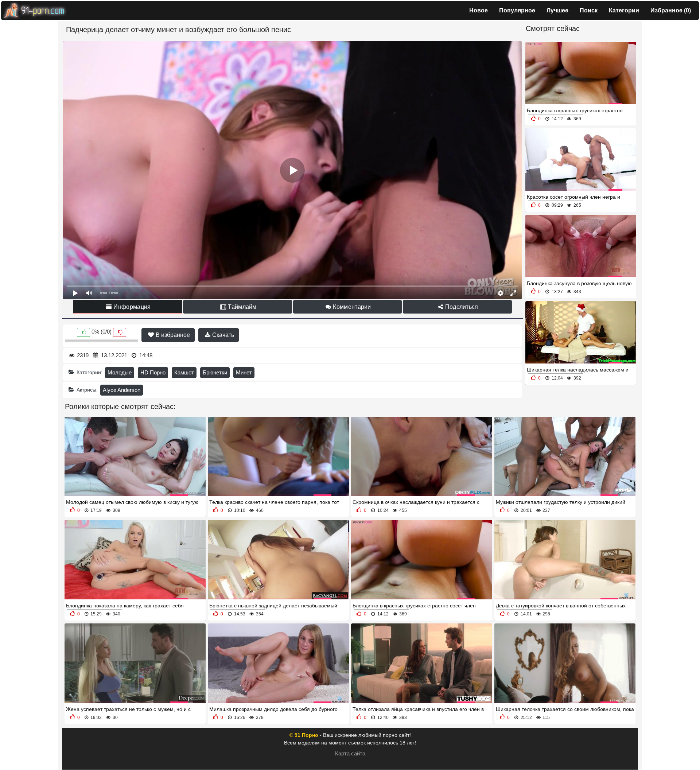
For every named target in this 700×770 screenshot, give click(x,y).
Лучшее (557, 10)
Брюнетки (215, 372)
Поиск (589, 10)
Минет (244, 372)
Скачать (222, 335)
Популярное (517, 10)
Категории (624, 10)
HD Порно (153, 372)
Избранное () (670, 10)
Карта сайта (350, 753)
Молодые (120, 372)
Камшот (184, 372)
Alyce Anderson (121, 390)
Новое (478, 10)
